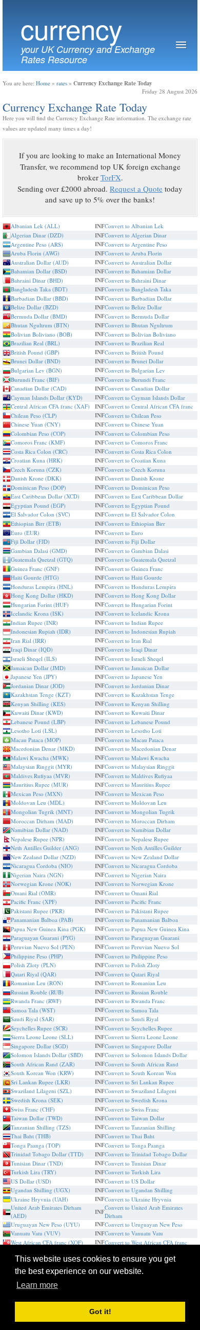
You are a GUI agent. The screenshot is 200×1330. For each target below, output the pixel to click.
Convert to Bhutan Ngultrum (139, 325)
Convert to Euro (124, 533)
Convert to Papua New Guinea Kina (147, 929)
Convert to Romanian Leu (135, 983)
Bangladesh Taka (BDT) (39, 289)
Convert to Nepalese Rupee (137, 839)
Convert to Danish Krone (134, 478)
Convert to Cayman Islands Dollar (145, 397)
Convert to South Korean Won (140, 1073)
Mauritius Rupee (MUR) (39, 784)
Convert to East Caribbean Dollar (144, 496)
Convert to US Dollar (130, 1181)
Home (43, 83)
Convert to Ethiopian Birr (135, 523)
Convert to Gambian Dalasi (137, 551)
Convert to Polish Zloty (132, 965)
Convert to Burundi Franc (135, 379)
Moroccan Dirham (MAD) (42, 821)
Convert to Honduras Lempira (140, 586)
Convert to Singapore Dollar (138, 1046)
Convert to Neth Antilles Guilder (143, 848)
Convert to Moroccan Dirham (140, 821)
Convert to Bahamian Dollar (138, 271)
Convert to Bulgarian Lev (135, 370)
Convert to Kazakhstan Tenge (139, 694)
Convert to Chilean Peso (133, 415)
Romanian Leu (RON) (37, 983)
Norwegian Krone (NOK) (41, 884)
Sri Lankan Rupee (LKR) (40, 1082)
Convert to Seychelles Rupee (138, 1028)
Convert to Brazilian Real (134, 343)
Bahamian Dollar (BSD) (39, 271)
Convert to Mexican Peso (134, 794)
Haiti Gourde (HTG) (35, 577)
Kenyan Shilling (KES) (38, 704)
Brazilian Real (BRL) (35, 343)
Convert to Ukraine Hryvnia (138, 1199)
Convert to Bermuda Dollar (137, 316)
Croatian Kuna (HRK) (37, 460)
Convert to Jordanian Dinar (137, 686)
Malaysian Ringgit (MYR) (41, 766)
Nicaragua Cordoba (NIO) (42, 866)
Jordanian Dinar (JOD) (38, 686)
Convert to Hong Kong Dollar (140, 595)
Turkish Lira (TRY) (33, 1172)
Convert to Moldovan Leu (136, 802)
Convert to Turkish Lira (133, 1172)
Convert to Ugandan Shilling (139, 1190)
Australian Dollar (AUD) (40, 262)
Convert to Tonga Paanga (135, 1145)
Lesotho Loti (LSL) (34, 730)
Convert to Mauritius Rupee (137, 784)
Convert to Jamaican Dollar (137, 668)
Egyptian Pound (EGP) (38, 505)
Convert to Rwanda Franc (135, 1001)
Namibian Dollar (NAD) (39, 830)
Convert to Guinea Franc (134, 568)
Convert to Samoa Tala (131, 1010)
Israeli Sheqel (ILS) (34, 658)
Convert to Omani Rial (131, 893)
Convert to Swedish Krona (136, 1100)
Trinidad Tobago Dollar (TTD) (47, 1154)
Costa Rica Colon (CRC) (39, 451)
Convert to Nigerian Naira (135, 875)
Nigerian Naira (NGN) (37, 875)
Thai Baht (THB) (31, 1136)
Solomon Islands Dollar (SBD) (47, 1055)
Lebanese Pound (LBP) (38, 722)
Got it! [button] (100, 1311)
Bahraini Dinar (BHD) (37, 280)
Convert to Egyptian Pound (137, 505)
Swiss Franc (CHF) (33, 1109)
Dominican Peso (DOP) (38, 487)
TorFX (111, 177)
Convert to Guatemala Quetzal (140, 559)
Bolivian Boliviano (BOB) (41, 334)
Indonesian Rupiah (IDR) (41, 631)
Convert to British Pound (134, 352)
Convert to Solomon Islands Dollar (146, 1055)
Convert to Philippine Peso (136, 956)
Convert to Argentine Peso (136, 244)
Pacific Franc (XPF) (34, 902)
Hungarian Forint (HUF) (40, 604)
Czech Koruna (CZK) (36, 469)
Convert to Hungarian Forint (138, 604)
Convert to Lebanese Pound (137, 722)
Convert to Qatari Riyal (132, 974)
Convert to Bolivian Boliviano (140, 334)
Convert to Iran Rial (128, 640)
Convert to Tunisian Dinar (135, 1163)
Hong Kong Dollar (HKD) (42, 595)
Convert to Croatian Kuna (135, 460)
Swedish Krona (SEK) (37, 1100)
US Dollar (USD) (31, 1181)
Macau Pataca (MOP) (36, 740)
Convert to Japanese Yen (134, 676)
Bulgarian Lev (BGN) (36, 370)
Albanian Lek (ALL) (35, 226)
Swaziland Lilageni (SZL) (41, 1091)
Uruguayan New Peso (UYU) (45, 1224)
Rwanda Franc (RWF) (36, 1001)
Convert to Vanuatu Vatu (134, 1233)
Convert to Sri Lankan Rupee (139, 1082)
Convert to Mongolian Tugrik (140, 812)
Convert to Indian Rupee (134, 622)
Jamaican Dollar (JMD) (38, 668)
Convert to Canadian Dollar (137, 388)
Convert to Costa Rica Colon (138, 451)
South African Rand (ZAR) (43, 1064)
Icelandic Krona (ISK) (37, 613)
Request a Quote (136, 188)
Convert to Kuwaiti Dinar (135, 712)
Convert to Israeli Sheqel (134, 658)
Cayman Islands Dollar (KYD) (47, 397)
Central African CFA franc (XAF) (50, 406)
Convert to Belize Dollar (133, 307)
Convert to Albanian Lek (134, 226)
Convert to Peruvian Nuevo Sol (142, 947)
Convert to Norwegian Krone (139, 884)
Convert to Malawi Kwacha (137, 758)
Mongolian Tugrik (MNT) (42, 812)
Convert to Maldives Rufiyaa (138, 776)
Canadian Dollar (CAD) (39, 388)
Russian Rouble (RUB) (37, 992)
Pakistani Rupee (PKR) (38, 911)
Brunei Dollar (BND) (36, 361)
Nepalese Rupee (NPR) (38, 839)
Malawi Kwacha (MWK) (40, 758)
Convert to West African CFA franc (146, 1242)
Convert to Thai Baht (129, 1136)
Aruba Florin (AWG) (35, 253)
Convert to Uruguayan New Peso (144, 1224)
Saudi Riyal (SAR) (32, 1019)
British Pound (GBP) (35, 352)
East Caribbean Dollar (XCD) (45, 496)
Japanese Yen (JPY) (34, 676)
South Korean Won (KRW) (42, 1073)
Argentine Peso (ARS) (37, 244)
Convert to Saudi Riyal (131, 1019)
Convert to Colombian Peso (137, 433)
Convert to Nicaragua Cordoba (141, 866)
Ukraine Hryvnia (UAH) (39, 1199)
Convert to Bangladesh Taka (138, 289)
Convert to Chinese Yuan (134, 424)
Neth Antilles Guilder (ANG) (45, 848)
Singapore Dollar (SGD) (39, 1046)
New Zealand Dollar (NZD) (43, 857)
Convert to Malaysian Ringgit (139, 766)
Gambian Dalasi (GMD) (39, 551)
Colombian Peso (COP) (38, 433)
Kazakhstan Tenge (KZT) (41, 694)
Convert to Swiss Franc (132, 1109)
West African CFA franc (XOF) (47, 1242)
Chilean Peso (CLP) (34, 415)
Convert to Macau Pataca (134, 740)
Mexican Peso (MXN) (37, 794)
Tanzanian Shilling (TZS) (41, 1127)
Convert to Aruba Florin (133, 253)
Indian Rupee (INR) (34, 622)
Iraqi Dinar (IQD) (32, 649)
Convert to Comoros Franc (136, 442)
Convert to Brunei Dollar (134, 361)
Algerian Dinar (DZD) (37, 235)
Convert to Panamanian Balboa (141, 919)
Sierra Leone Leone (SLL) (42, 1037)
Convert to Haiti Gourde (133, 577)
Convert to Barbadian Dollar (138, 298)
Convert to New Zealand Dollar (142, 857)
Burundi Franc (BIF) (35, 379)
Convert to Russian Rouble (136, 992)
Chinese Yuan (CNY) (36, 424)
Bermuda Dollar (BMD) (39, 316)
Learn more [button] (37, 1285)
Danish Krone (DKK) (36, 478)
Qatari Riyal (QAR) (33, 974)
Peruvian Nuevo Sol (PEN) (43, 947)
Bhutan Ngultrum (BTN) (40, 325)
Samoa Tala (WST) (33, 1010)
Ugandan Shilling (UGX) (40, 1190)
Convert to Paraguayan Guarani (142, 937)
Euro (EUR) (25, 533)
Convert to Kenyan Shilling (137, 704)
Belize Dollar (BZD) (34, 307)
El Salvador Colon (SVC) (40, 514)
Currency (71, 28)
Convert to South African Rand (141, 1064)
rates (61, 83)
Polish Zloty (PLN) (33, 965)
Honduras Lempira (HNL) (42, 586)
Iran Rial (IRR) (28, 640)
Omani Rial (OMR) (33, 893)
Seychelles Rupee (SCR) (39, 1028)
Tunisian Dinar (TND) (37, 1163)
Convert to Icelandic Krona (137, 613)
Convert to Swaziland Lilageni (140, 1091)
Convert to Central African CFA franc (149, 406)
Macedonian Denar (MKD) (43, 748)
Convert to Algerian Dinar (136, 235)
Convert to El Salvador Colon (140, 514)
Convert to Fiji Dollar (130, 541)
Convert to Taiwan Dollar (135, 1118)
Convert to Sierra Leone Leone (141, 1037)
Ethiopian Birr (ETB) (36, 523)
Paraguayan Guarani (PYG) (43, 937)
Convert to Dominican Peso (137, 487)
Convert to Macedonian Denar (140, 748)
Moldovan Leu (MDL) (38, 802)
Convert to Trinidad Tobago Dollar (146, 1154)
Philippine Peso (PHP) (37, 956)
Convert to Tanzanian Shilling (140, 1127)
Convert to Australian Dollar (138, 262)
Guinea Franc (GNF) (35, 568)
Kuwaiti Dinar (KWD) (37, 712)
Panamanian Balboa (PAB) (42, 919)
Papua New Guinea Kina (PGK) (48, 929)
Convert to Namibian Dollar (138, 830)
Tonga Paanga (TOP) (36, 1145)
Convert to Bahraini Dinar (135, 280)
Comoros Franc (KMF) (38, 442)
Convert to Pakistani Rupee (137, 911)
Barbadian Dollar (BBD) (39, 298)
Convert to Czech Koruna (135, 469)
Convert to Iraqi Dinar (131, 649)
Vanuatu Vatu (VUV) (36, 1233)
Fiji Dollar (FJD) (30, 541)
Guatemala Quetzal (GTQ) (42, 559)
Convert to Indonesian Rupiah (140, 631)
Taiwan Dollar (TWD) (37, 1118)
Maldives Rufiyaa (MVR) (40, 776)
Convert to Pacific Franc (133, 902)
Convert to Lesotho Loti (133, 730)
